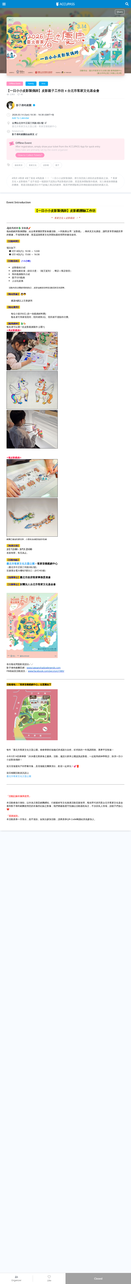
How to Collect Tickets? (30, 155)
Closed (98, 1278)
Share (120, 11)
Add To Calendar (20, 117)
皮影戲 (46, 165)
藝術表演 (18, 165)
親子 (57, 165)
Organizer (16, 1280)
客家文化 (33, 165)
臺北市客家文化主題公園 (21, 563)
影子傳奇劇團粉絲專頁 (23, 134)
